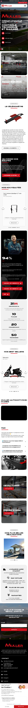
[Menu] (25, 6)
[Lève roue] (14, 209)
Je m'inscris (14, 629)
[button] (22, 2)
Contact (24, 1)
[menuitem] (1, 1)
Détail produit (14, 222)
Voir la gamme (8, 488)
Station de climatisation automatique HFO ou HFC (13, 358)
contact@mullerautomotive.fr (11, 668)
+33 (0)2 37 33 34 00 (14, 1)
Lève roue (5, 193)
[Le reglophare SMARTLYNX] (14, 549)
